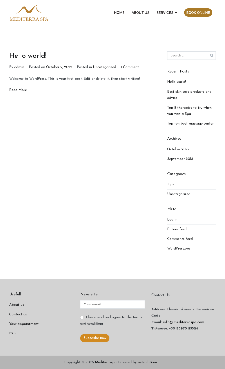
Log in (172, 219)
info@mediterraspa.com (183, 322)
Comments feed (180, 239)
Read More (18, 90)
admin (19, 67)
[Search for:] (191, 55)
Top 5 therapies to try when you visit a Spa (189, 111)
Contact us (18, 314)
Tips (170, 184)
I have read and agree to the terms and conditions (111, 321)
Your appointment (24, 324)
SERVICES (164, 12)
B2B (12, 333)
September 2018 (180, 159)
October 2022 (178, 149)
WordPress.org (178, 248)
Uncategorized (104, 67)
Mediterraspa (105, 362)
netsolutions (147, 362)
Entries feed (177, 229)
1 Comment (130, 67)
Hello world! (28, 56)
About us (16, 305)
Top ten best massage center (190, 123)
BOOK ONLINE (198, 12)
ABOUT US (140, 12)
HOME (119, 12)
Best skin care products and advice (189, 95)
